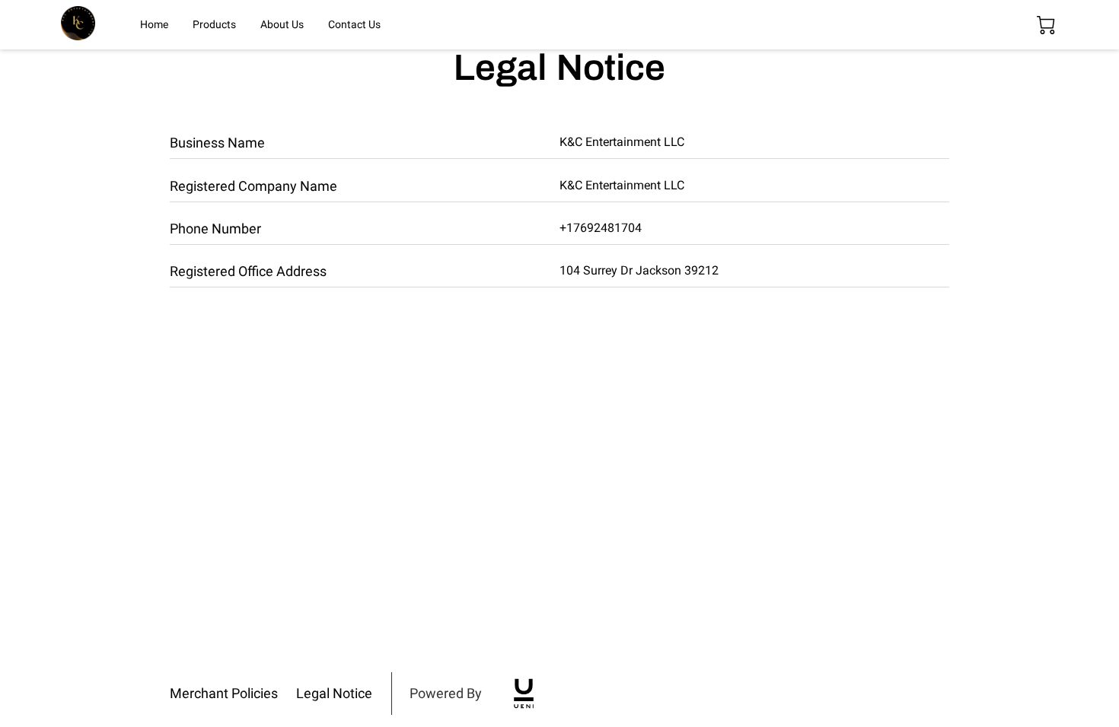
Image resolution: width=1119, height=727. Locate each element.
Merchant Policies (224, 693)
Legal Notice (334, 693)
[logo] (523, 693)
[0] (1046, 25)
